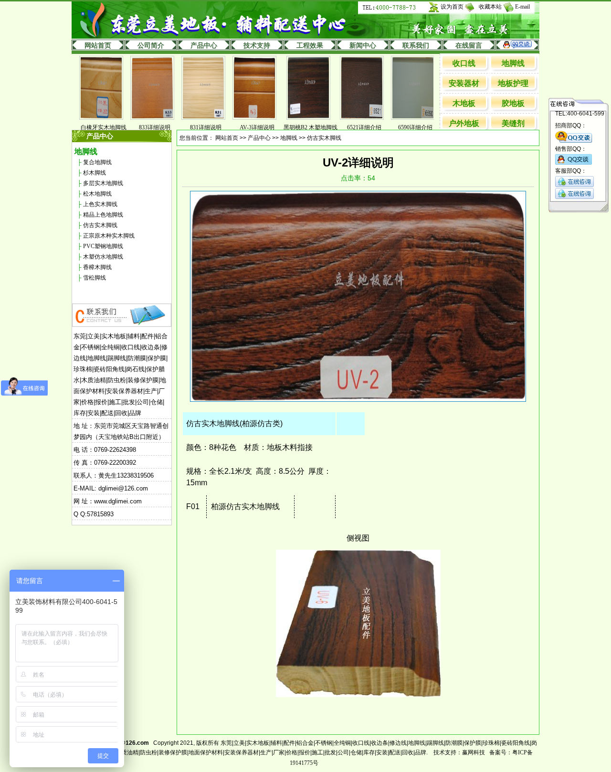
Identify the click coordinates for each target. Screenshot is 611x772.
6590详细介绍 (401, 127)
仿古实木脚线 (100, 225)
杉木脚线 (94, 172)
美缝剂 (513, 123)
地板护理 (513, 83)
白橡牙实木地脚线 (89, 127)
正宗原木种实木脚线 (109, 235)
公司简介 (150, 45)
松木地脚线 (97, 193)
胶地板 (513, 103)
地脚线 (513, 63)
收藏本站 (490, 6)
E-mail (522, 6)
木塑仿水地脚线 (103, 256)
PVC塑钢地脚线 (103, 246)
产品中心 (203, 45)
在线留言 (468, 45)
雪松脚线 (94, 277)
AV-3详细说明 (242, 127)
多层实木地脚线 (103, 183)
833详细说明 (140, 127)
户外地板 (464, 123)
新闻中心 (362, 45)
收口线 (464, 63)
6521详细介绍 (350, 127)
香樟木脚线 (97, 267)
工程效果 (309, 45)
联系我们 (415, 45)
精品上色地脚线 (103, 214)
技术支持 (256, 45)
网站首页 (97, 45)
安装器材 (464, 83)
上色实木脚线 (100, 204)
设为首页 (452, 6)
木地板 (464, 103)
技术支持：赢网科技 (459, 752)
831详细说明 (191, 127)
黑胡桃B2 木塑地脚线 (296, 127)
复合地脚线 (97, 162)
